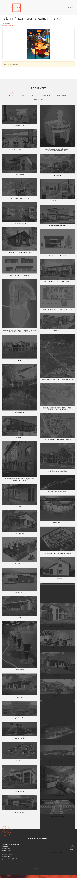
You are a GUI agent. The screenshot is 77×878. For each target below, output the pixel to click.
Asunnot (23, 95)
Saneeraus (62, 95)
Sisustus (38, 99)
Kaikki (12, 95)
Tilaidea (12, 7)
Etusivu (70, 7)
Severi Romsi (8, 25)
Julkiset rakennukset (43, 95)
